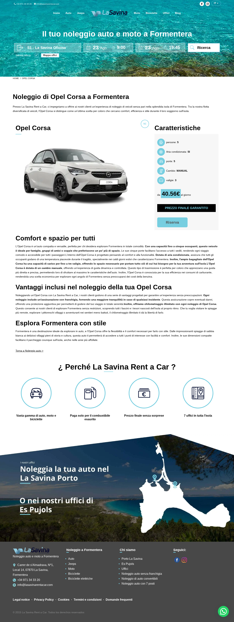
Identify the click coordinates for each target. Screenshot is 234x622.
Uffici (125, 569)
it (215, 3)
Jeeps (72, 564)
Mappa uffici (50, 55)
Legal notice (21, 599)
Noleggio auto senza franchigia (142, 573)
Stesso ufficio (23, 55)
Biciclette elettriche (80, 578)
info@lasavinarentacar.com (47, 4)
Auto (71, 558)
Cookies (63, 599)
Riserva (172, 222)
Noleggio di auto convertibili (140, 578)
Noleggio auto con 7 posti (138, 583)
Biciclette (74, 573)
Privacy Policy (44, 599)
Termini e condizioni (87, 599)
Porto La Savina (132, 558)
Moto (71, 569)
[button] (223, 611)
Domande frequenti (119, 599)
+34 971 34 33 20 (24, 4)
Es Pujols (128, 564)
